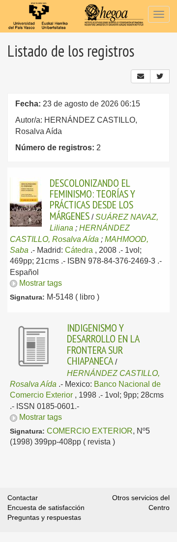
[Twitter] (160, 76)
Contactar (22, 498)
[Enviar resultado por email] (140, 76)
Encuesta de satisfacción (46, 507)
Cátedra (79, 250)
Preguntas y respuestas (44, 517)
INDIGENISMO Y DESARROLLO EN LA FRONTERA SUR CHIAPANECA (103, 344)
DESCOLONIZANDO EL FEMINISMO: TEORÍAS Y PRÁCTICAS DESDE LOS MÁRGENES (92, 199)
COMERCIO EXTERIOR (90, 431)
